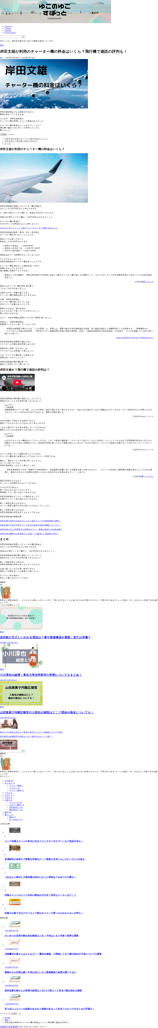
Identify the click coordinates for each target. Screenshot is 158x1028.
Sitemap (8, 31)
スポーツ (9, 795)
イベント (14, 788)
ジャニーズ (15, 802)
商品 (12, 817)
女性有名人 (16, 807)
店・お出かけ (16, 819)
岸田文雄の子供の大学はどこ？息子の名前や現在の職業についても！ (30, 525)
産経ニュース (147, 282)
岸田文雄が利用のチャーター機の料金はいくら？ (26, 139)
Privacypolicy (10, 33)
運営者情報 (13, 1027)
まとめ (8, 144)
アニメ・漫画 (16, 785)
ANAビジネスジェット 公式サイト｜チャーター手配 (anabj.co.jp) (29, 228)
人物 (8, 800)
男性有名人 (16, 810)
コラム (8, 793)
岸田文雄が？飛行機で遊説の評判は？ (21, 141)
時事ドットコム (146, 476)
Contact (8, 28)
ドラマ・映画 (16, 790)
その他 (9, 781)
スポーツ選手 (16, 805)
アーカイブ (5, 1014)
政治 (2, 45)
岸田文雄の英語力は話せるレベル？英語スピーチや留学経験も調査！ (30, 521)
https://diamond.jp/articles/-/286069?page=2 (134, 338)
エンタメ (10, 783)
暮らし (9, 815)
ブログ (8, 798)
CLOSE (3, 134)
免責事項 (4, 1027)
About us (8, 26)
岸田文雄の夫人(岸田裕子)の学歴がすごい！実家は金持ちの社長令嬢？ (31, 529)
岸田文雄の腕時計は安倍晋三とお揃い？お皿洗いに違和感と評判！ (29, 534)
